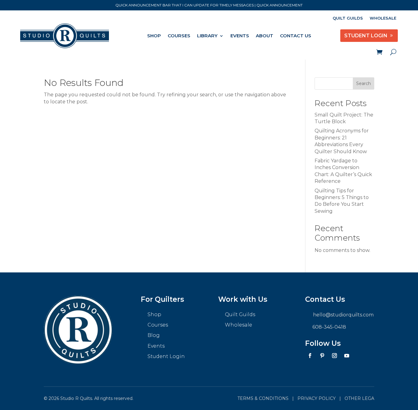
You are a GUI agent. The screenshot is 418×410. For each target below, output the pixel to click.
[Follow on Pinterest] (322, 355)
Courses (179, 36)
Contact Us (295, 36)
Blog (153, 335)
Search (363, 83)
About (264, 36)
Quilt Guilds (348, 18)
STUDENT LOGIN (365, 36)
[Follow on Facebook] (310, 355)
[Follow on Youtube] (347, 355)
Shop (154, 36)
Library (207, 36)
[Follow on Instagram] (334, 355)
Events (239, 36)
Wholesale (383, 18)
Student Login (166, 356)
